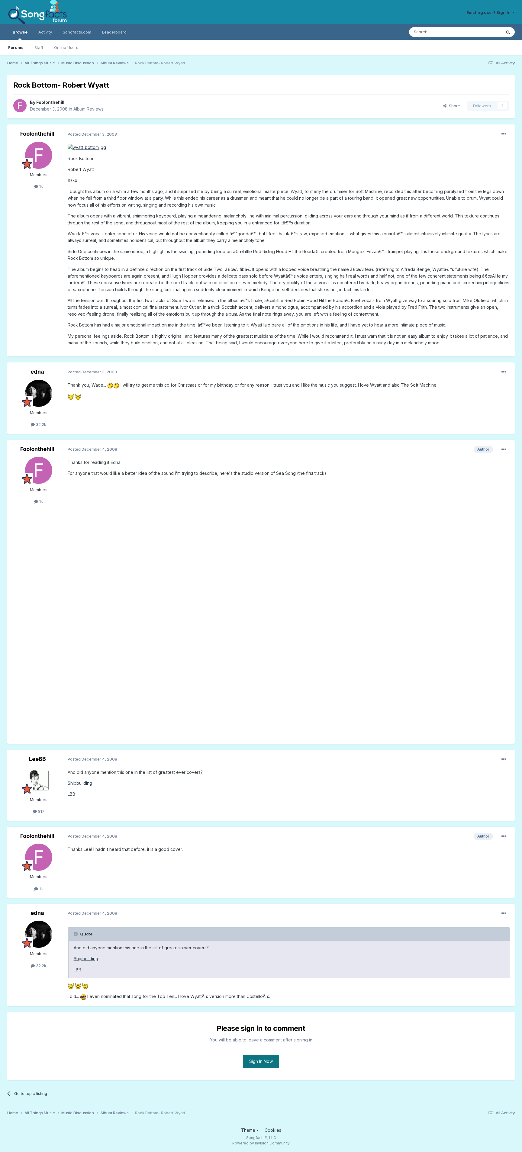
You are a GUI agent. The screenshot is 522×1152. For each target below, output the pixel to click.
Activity (45, 32)
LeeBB (37, 759)
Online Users (66, 47)
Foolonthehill (50, 102)
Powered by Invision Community (261, 1143)
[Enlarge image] (87, 147)
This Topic (483, 32)
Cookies (273, 1130)
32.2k (40, 424)
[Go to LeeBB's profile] (38, 780)
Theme (248, 1130)
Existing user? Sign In (489, 12)
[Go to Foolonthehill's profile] (20, 105)
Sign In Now (261, 1061)
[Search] (508, 32)
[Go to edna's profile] (38, 393)
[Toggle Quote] (76, 934)
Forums (16, 47)
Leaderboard (114, 32)
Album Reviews (88, 108)
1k (40, 186)
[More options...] (504, 134)
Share (453, 105)
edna (37, 371)
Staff (38, 47)
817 (40, 811)
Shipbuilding (80, 783)
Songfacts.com (77, 32)
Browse (20, 32)
